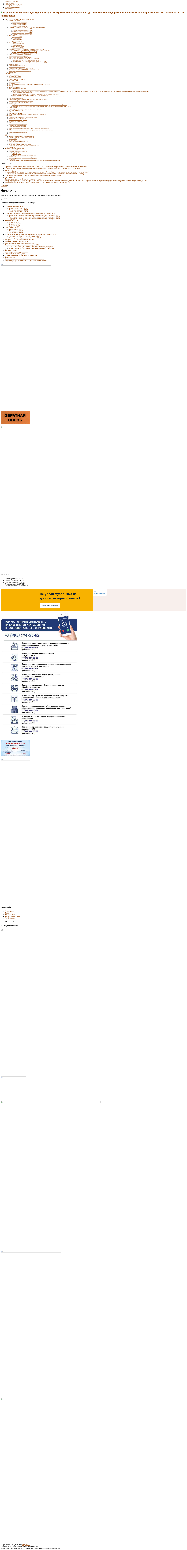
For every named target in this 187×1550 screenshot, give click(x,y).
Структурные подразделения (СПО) (22, 29)
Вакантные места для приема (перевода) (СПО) (25, 60)
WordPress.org (10, 918)
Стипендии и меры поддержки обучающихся (21, 68)
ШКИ (6, 135)
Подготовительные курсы (16, 110)
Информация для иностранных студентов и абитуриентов (26, 260)
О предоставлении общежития (17, 126)
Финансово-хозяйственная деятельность (20, 57)
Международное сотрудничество (18, 65)
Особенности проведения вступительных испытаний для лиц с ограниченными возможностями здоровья (41, 106)
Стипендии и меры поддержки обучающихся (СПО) (23, 117)
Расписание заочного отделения (18, 120)
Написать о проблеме (50, 605)
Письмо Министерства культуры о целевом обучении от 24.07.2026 (27, 114)
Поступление (12, 140)
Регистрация (9, 911)
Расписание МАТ (13, 150)
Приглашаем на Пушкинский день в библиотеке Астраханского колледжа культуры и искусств (38, 182)
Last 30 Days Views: (12, 580)
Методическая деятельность (17, 79)
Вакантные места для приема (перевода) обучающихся (24, 58)
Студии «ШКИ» (13, 139)
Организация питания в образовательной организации (24, 69)
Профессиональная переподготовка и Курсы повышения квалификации (29, 128)
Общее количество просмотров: (16, 586)
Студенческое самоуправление (17, 125)
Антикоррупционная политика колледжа (20, 71)
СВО (10, 111)
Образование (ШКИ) (18, 46)
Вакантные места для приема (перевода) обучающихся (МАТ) (29, 61)
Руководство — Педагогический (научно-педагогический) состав (26, 49)
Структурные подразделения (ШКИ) (22, 31)
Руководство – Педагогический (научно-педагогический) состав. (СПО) (31, 50)
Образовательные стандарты (17, 67)
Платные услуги (13, 107)
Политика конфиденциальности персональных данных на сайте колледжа (29, 84)
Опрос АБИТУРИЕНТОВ (15, 113)
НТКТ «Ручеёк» (16, 154)
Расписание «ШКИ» (14, 143)
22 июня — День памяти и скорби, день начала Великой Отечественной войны (33, 175)
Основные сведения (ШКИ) (19, 24)
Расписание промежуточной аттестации (20, 144)
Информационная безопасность (18, 132)
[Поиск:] (1, 199)
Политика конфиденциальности (13, 4)
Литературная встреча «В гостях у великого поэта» (23, 179)
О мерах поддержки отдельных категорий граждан (23, 158)
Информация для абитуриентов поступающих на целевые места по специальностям (36, 90)
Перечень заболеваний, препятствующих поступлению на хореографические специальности (38, 97)
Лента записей (10, 914)
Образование (12, 42)
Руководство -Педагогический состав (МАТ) (24, 236)
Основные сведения (14, 20)
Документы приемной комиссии (17, 88)
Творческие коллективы (15, 77)
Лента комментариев (12, 916)
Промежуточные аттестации (16, 121)
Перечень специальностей (16, 98)
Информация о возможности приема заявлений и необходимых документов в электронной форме (39, 105)
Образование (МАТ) (17, 45)
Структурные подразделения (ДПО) (22, 33)
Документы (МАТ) (17, 38)
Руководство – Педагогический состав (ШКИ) (24, 53)
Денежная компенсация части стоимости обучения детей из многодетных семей (31, 131)
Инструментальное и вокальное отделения (24, 155)
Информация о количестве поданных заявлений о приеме (25, 109)
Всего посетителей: (12, 584)
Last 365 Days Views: (12, 582)
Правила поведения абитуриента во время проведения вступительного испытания (35, 94)
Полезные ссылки (14, 80)
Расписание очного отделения (17, 118)
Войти (7, 913)
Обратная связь (9, 3)
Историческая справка (15, 76)
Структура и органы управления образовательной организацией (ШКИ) (34, 217)
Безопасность (12, 72)
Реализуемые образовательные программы (21, 101)
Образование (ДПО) (18, 48)
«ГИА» (10, 122)
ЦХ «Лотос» (15, 152)
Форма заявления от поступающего (22, 92)
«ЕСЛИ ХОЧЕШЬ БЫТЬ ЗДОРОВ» (18, 124)
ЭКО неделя (9, 170)
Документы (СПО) (17, 37)
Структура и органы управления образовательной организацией (27, 27)
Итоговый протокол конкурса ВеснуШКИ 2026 (21, 137)
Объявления (12, 156)
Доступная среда (13, 64)
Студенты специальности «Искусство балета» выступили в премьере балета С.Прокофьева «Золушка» (42, 168)
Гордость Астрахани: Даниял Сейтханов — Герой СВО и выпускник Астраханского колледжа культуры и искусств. (46, 167)
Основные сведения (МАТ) (19, 23)
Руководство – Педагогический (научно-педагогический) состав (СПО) (30, 234)
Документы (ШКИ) (17, 39)
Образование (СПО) (18, 43)
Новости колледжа (14, 75)
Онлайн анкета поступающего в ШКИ (19, 141)
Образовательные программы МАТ (18, 151)
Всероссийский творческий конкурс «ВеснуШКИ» (22, 136)
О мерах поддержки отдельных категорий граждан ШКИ (24, 145)
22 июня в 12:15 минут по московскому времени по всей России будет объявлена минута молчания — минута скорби (47, 172)
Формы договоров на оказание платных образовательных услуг (30, 95)
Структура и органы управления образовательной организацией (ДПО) (34, 219)
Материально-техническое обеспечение (20, 54)
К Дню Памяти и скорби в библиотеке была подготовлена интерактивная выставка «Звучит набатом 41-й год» (44, 174)
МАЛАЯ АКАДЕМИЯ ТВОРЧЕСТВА (14, 148)
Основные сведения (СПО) (19, 22)
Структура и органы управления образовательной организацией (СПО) (30, 213)
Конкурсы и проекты (14, 82)
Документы (12, 35)
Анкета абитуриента (14, 87)
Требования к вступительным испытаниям (20, 102)
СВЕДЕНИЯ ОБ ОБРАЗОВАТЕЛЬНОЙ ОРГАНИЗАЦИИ (19, 19)
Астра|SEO (26, 1545)
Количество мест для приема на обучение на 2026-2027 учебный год (28, 99)
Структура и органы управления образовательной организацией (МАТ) (34, 215)
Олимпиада (12, 83)
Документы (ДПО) (17, 41)
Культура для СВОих (10, 8)
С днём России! (10, 177)
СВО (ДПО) (12, 147)
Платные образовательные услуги (18, 56)
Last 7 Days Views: (11, 579)
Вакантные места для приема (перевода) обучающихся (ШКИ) (29, 63)
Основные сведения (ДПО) (19, 26)
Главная (4, 186)
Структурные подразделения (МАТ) (22, 30)
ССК (10, 129)
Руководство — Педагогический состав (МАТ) (24, 52)
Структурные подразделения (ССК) (22, 34)
